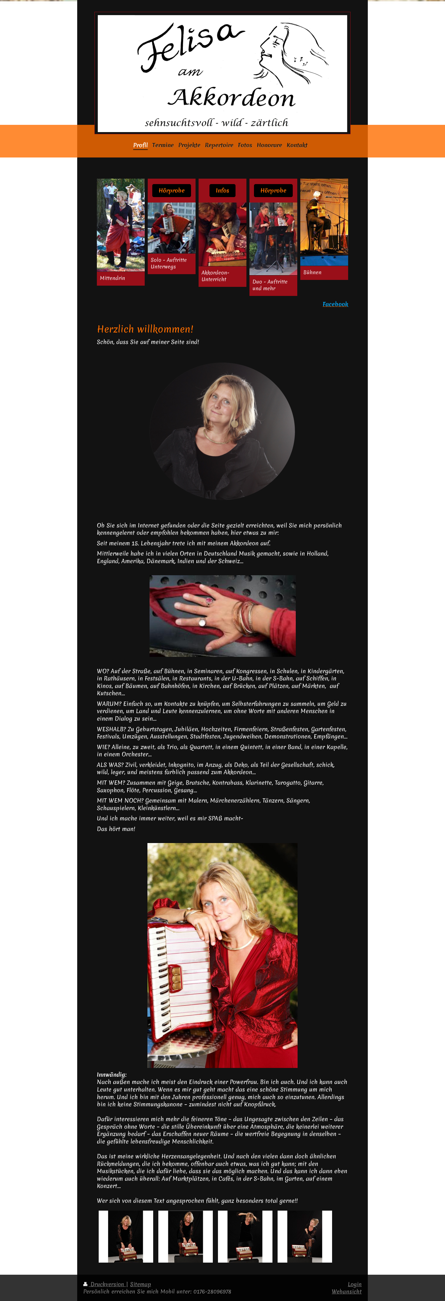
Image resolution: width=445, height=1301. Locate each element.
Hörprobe (172, 190)
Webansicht (347, 1291)
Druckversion (107, 1284)
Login (355, 1284)
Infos (222, 190)
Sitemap (140, 1284)
